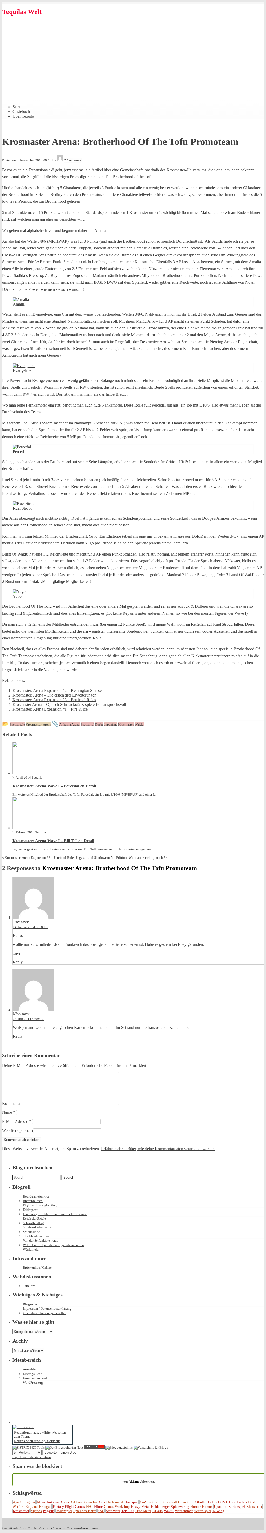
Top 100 (127, 1511)
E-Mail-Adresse (16, 1121)
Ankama (52, 1502)
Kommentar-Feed (35, 1378)
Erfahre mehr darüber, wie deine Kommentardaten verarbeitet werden (158, 1148)
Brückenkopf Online (37, 1267)
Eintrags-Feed (32, 1374)
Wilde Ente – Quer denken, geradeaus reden (53, 1245)
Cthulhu (201, 1502)
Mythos (36, 1511)
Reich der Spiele (34, 1218)
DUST (223, 1502)
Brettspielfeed (33, 1201)
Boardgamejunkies (36, 1196)
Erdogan (45, 1506)
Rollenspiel (64, 1511)
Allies (41, 1502)
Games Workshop (117, 1506)
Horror (195, 1506)
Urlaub (157, 1511)
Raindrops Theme (85, 1528)
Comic (157, 1502)
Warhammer (184, 1511)
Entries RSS (36, 1528)
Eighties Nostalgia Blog (40, 1205)
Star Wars (113, 1511)
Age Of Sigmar (24, 1502)
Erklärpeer (30, 1210)
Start (16, 107)
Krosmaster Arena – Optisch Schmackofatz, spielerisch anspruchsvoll (69, 704)
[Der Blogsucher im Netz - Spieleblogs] (64, 1447)
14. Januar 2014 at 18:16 (30, 927)
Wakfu (169, 1511)
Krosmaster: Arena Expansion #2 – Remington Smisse (57, 690)
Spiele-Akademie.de (37, 1227)
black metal (114, 1502)
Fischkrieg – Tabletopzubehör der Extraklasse (55, 1214)
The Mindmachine (36, 1236)
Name (8, 1112)
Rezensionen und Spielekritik (37, 1441)
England (31, 1506)
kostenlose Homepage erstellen (44, 1313)
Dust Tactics (238, 1502)
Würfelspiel (202, 1511)
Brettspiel (131, 1502)
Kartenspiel (236, 1506)
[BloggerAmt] (119, 1447)
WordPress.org (33, 1383)
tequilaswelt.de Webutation (31, 1457)
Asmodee (90, 1502)
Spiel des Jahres (84, 1511)
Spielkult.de (31, 1232)
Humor (207, 1506)
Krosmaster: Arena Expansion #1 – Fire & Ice (50, 709)
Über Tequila (23, 116)
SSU (101, 1511)
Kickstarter (254, 1506)
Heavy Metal (140, 1506)
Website (8, 1130)
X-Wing (218, 1511)
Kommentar (12, 1103)
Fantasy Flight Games (69, 1506)
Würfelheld (31, 1249)
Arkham (76, 1502)
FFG (89, 1506)
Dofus (212, 1502)
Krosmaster (21, 1511)
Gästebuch (21, 111)
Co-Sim (145, 1502)
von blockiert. (138, 1479)
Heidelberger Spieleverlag (170, 1506)
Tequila (37, 777)
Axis (101, 1502)
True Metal (143, 1511)
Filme (98, 1506)
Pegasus (48, 1511)
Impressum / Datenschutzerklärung (47, 1309)
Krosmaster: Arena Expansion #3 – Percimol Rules (54, 700)
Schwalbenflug (33, 1223)
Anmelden (30, 1369)
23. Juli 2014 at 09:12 (28, 1019)
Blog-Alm (30, 1304)
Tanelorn (29, 1286)
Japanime (220, 1506)
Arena (64, 1502)
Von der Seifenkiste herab (40, 1240)
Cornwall (170, 1502)
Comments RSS (61, 1528)
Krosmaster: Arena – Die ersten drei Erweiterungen (54, 695)
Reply (18, 962)
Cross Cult (186, 1502)
